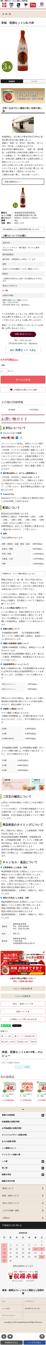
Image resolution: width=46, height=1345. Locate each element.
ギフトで (19, 1036)
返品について (21, 1011)
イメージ (34, 81)
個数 (3, 365)
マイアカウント (29, 1301)
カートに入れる (23, 379)
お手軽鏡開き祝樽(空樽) (11, 1128)
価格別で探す (31, 1036)
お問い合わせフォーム (23, 334)
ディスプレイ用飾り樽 (11, 1154)
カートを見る (6, 1308)
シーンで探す (7, 1036)
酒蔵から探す (24, 1042)
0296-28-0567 (13, 302)
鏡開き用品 (6, 1174)
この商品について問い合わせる (22, 1019)
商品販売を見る (11, 1342)
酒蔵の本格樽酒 (8, 1115)
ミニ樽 (4, 1161)
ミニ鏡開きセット (9, 1148)
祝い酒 (4, 1168)
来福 (34, 1042)
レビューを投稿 (21, 996)
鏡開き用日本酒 (8, 1181)
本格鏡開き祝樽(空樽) (11, 1121)
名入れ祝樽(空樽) (9, 1141)
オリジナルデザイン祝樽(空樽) (14, 1135)
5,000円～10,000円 (9, 1042)
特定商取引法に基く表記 (32, 1308)
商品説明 (12, 81)
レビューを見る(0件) (21, 988)
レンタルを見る (34, 1342)
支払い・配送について (22, 1004)
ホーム (4, 1301)
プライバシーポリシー (8, 1315)
